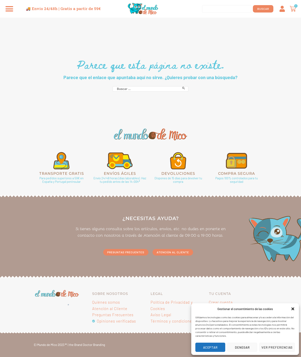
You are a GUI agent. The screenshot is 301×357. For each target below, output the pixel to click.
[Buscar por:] (150, 88)
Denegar (242, 347)
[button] (293, 309)
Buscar (263, 8)
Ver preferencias (277, 347)
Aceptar (210, 347)
